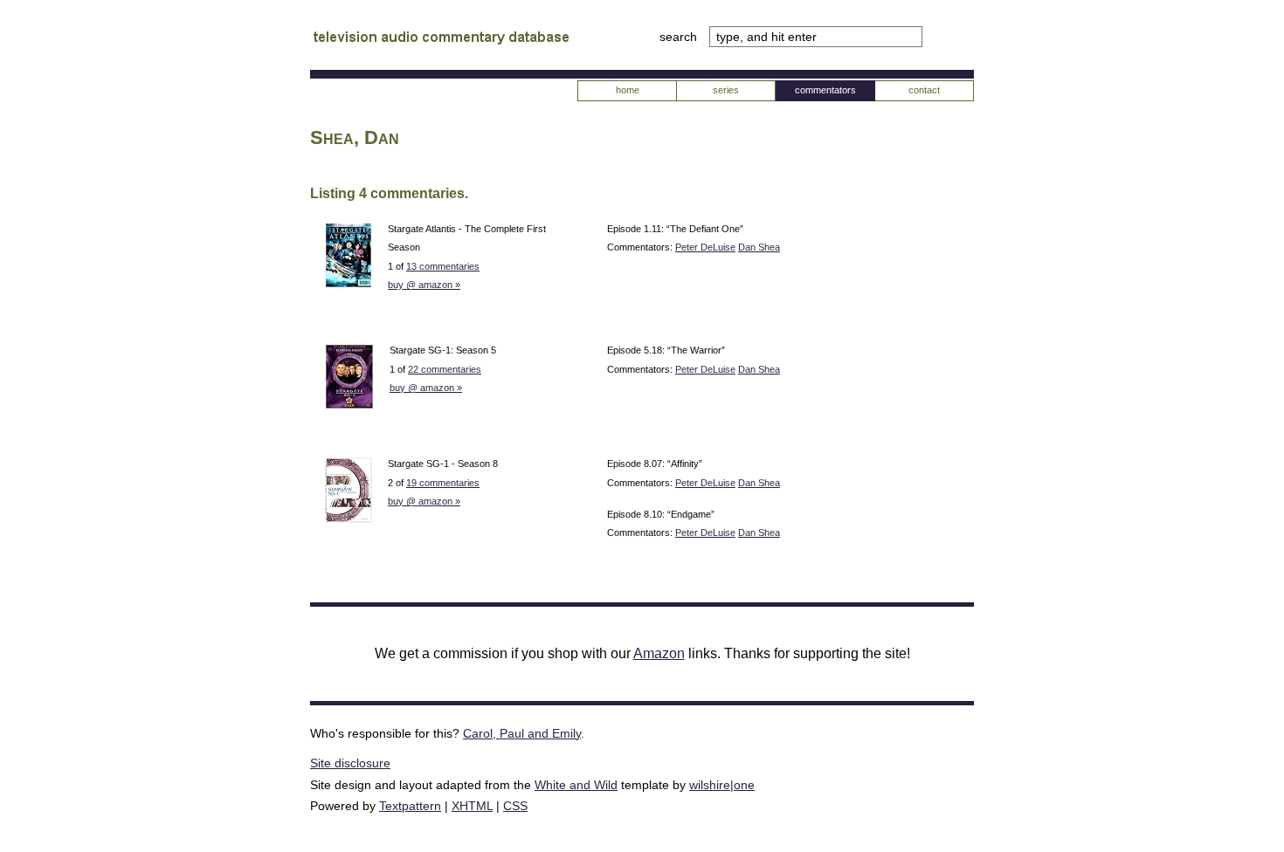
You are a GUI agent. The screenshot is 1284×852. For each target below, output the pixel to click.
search (680, 37)
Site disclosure (350, 763)
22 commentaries (444, 369)
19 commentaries (443, 483)
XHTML (472, 806)
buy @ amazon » (424, 284)
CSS (515, 806)
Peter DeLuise (705, 247)
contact (924, 90)
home (627, 90)
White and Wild (576, 785)
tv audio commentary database (441, 39)
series (726, 90)
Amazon (659, 653)
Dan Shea (759, 247)
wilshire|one (722, 785)
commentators (825, 90)
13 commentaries (443, 266)
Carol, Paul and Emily (522, 733)
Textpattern (410, 806)
